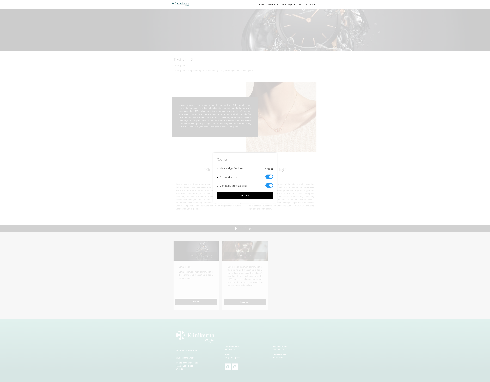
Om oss (261, 4)
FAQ (300, 4)
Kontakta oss (311, 4)
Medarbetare (273, 4)
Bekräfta (245, 195)
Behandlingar (287, 4)
